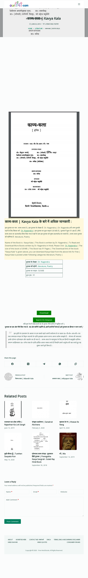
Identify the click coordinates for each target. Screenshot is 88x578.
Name (9, 492)
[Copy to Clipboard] (76, 364)
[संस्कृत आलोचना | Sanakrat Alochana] (44, 409)
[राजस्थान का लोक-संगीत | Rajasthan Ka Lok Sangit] (16, 409)
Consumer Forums (73, 542)
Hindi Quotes (42, 542)
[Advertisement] (44, 61)
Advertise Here (21, 540)
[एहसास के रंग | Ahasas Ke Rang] (71, 409)
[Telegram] (44, 364)
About (10, 540)
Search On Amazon (44, 320)
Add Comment (12, 500)
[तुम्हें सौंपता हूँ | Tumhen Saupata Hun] (16, 441)
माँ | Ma (62, 453)
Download (44, 313)
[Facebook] (12, 364)
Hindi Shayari (13, 542)
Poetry (56, 24)
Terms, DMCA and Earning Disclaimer (67, 540)
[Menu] (79, 4)
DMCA (49, 540)
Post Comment (13, 521)
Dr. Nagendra (27, 230)
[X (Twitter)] (28, 364)
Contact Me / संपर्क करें (36, 540)
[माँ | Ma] (71, 441)
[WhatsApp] (60, 364)
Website (63, 492)
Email (36, 492)
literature (49, 24)
